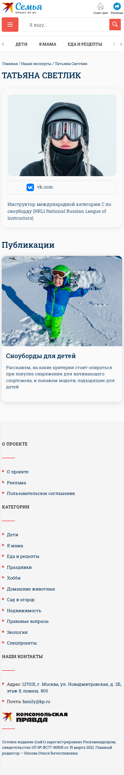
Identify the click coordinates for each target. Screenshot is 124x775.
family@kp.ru (36, 701)
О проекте (18, 471)
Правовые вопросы (28, 621)
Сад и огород (21, 599)
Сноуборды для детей (41, 355)
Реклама (16, 482)
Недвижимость (24, 610)
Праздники (19, 567)
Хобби (13, 578)
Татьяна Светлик (71, 63)
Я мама (47, 44)
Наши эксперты (36, 63)
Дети (21, 44)
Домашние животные (31, 589)
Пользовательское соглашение (41, 493)
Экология (17, 632)
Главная (10, 63)
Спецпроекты (22, 643)
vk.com (45, 187)
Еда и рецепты (85, 44)
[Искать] (115, 24)
